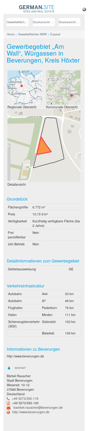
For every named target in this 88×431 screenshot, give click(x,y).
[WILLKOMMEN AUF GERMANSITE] (36, 9)
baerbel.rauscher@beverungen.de (38, 407)
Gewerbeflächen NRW (18, 22)
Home (10, 34)
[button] (84, 9)
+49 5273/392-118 (25, 398)
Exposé (55, 34)
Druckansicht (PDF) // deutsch (44, 22)
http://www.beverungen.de (30, 412)
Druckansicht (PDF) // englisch (70, 22)
